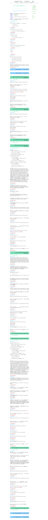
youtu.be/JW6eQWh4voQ (13, 506)
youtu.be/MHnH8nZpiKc (12, 250)
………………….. (34, 10)
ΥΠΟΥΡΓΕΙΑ (33, 8)
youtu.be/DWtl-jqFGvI (12, 457)
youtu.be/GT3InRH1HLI (12, 54)
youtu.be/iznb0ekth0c (12, 86)
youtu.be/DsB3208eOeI (12, 32)
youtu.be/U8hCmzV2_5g (12, 488)
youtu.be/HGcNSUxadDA (13, 375)
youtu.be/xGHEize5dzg (12, 468)
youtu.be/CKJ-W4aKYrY (12, 428)
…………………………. (34, 14)
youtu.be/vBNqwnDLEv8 (12, 137)
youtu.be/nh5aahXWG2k (12, 238)
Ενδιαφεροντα (34, 7)
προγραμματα (34, 6)
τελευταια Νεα (34, 5)
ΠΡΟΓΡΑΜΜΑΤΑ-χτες (34, 9)
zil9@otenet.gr (32, 2)
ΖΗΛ (32, 15)
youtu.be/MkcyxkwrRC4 (12, 67)
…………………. (34, 12)
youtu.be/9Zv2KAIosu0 (12, 423)
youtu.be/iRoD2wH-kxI (12, 27)
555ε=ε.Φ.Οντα (34, 11)
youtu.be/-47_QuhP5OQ (12, 397)
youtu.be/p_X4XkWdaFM (13, 42)
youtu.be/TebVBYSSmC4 (13, 200)
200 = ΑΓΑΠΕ (33, 16)
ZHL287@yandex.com (22, 13)
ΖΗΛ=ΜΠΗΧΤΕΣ (34, 13)
